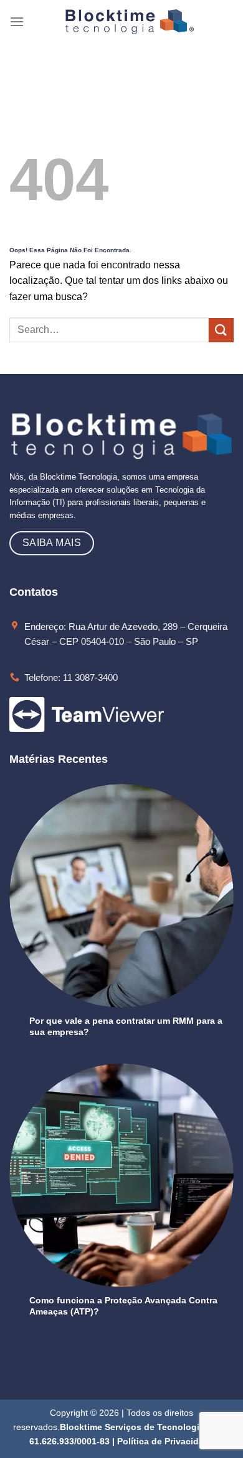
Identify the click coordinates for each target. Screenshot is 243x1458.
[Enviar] (221, 330)
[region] (121, 1360)
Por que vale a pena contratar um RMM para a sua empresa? (125, 1026)
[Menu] (16, 21)
